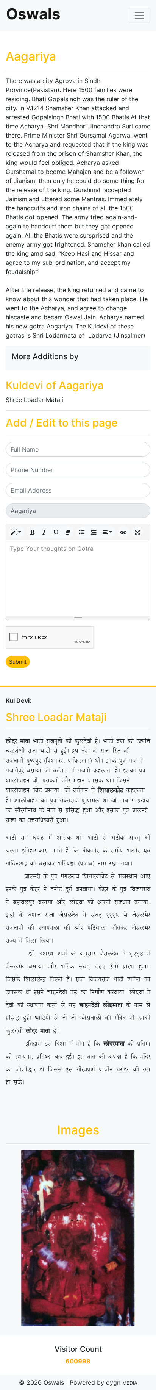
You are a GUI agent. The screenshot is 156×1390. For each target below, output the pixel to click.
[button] (16, 532)
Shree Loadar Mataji (34, 399)
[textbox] (78, 578)
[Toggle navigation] (139, 15)
